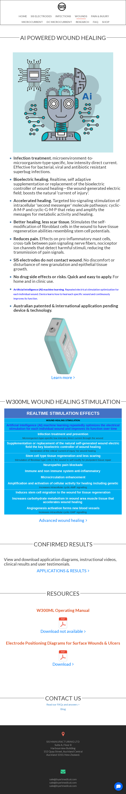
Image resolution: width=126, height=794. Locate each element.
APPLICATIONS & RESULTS (61, 570)
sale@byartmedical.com (63, 779)
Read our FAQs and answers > (63, 704)
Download (61, 664)
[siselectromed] (61, 6)
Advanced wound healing (61, 520)
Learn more (61, 377)
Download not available (62, 631)
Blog (63, 709)
